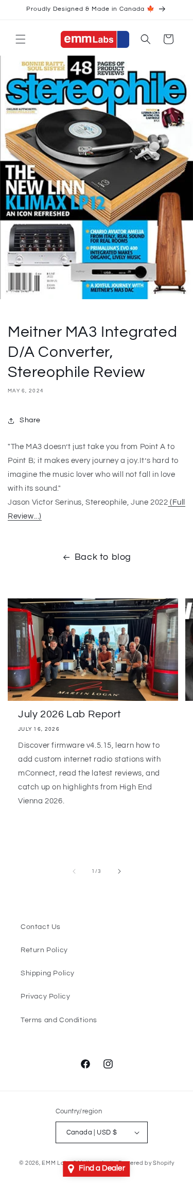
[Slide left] (74, 871)
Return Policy (44, 950)
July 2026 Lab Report (69, 714)
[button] (20, 39)
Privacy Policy (45, 996)
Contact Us (41, 927)
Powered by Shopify (146, 1163)
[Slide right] (119, 871)
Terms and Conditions (59, 1020)
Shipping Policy (48, 973)
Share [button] (30, 420)
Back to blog (103, 557)
